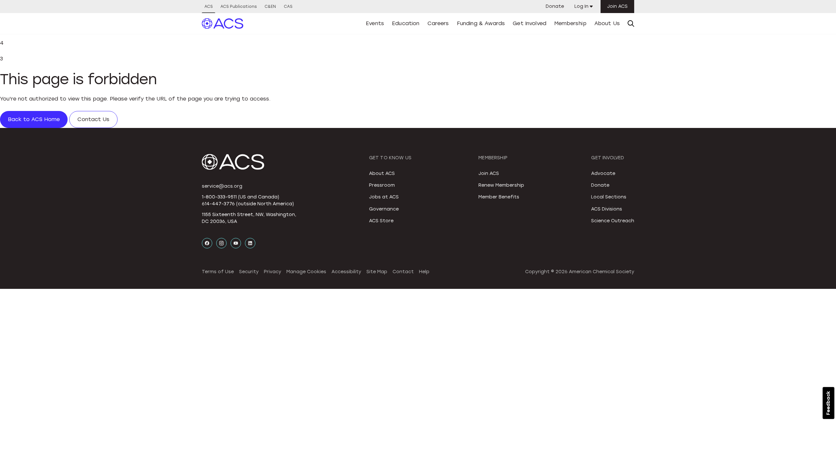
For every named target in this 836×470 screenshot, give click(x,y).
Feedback (828, 403)
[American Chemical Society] (223, 23)
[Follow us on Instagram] (221, 243)
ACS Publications (238, 6)
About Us (607, 23)
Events (375, 23)
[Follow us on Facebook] (207, 243)
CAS (288, 6)
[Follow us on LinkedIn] (250, 243)
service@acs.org (222, 186)
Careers (438, 23)
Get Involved (529, 23)
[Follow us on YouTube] (236, 243)
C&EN (270, 6)
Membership (570, 23)
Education (405, 23)
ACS (208, 6)
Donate (555, 6)
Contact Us (93, 119)
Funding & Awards (481, 23)
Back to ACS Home (34, 119)
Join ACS (617, 6)
